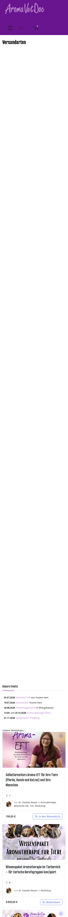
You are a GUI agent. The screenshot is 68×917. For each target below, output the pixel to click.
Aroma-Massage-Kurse (38, 712)
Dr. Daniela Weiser (28, 802)
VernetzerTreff (23, 697)
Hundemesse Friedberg (27, 717)
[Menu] (10, 28)
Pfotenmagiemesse (26, 707)
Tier (32, 805)
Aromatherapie (48, 802)
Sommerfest (22, 702)
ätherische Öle (21, 805)
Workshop (40, 805)
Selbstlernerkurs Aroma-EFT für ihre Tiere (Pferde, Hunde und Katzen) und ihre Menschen (32, 780)
